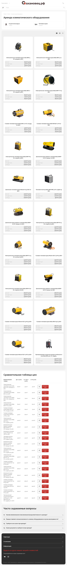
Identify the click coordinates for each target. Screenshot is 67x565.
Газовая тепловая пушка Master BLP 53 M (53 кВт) (18, 321)
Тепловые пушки (43, 23)
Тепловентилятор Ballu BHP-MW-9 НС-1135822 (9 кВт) (49, 190)
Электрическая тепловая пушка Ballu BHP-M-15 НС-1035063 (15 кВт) (49, 223)
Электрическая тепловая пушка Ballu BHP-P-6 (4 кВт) (49, 91)
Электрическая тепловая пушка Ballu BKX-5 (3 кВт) (48, 58)
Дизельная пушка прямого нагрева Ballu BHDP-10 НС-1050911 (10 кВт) (49, 157)
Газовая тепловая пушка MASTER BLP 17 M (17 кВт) (49, 124)
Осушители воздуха (14, 23)
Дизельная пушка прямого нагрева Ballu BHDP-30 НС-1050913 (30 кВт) (49, 289)
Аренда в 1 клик (45, 386)
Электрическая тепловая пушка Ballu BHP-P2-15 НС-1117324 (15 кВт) (18, 256)
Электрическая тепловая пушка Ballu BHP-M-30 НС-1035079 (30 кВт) (18, 289)
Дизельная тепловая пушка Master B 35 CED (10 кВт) (18, 190)
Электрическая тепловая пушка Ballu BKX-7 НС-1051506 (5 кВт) (18, 91)
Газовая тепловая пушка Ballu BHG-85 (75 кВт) (48, 321)
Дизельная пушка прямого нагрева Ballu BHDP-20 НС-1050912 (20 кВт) (18, 223)
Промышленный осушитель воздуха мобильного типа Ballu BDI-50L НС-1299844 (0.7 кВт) (9, 497)
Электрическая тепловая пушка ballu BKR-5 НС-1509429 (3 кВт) (18, 58)
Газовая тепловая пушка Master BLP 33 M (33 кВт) (49, 255)
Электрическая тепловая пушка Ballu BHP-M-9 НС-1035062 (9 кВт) (18, 157)
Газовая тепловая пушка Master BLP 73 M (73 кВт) (18, 354)
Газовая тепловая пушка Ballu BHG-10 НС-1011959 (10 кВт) (18, 124)
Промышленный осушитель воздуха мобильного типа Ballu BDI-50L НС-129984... (48, 355)
